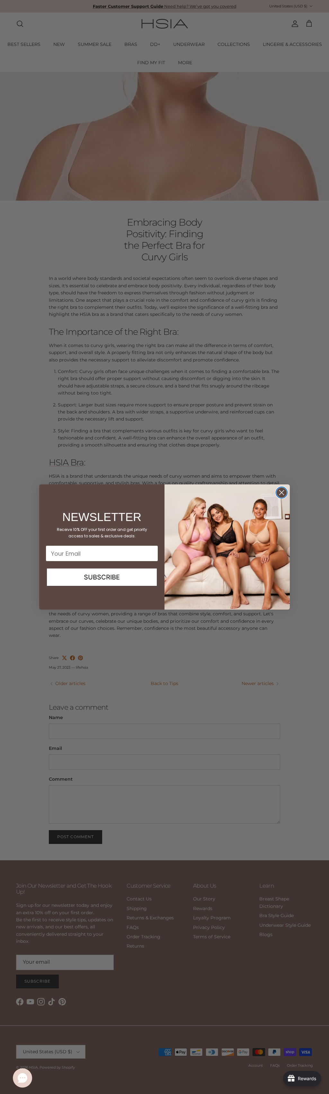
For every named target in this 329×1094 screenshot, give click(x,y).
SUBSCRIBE (102, 577)
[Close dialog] (281, 492)
